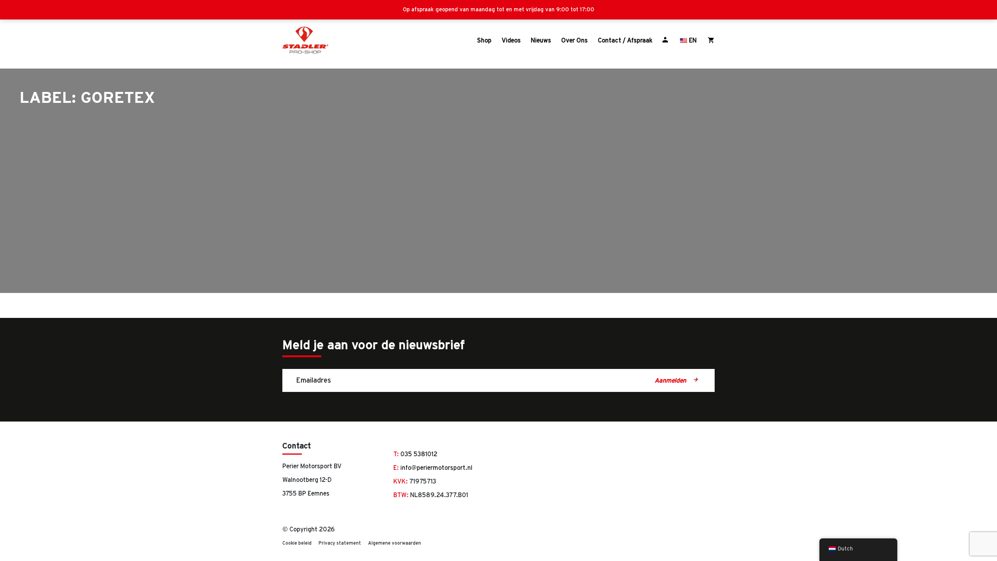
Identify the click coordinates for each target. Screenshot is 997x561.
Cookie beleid (297, 542)
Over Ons (574, 40)
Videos (511, 40)
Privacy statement (340, 542)
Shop (484, 40)
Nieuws (541, 40)
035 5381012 (418, 453)
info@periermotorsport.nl (436, 467)
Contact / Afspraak (625, 40)
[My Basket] (711, 40)
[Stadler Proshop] (305, 40)
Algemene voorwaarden (394, 542)
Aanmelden (670, 380)
